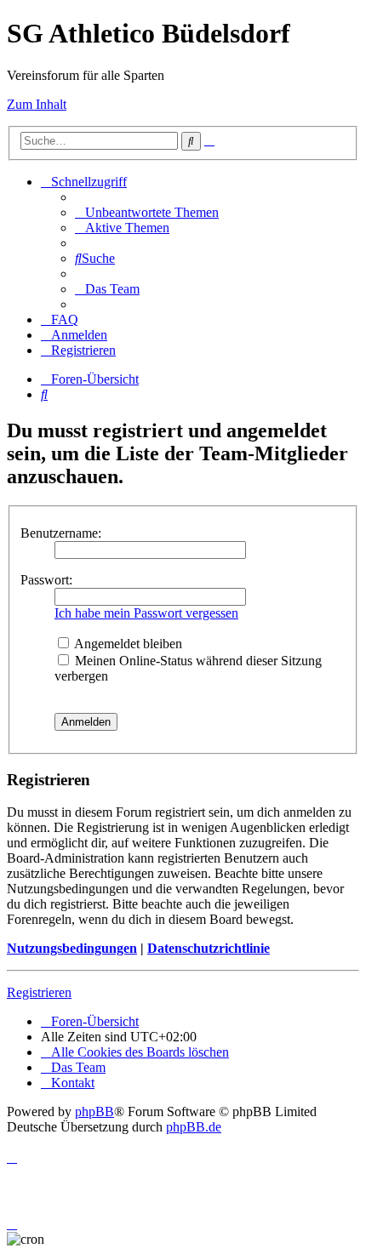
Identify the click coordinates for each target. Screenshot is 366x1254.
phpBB (94, 1111)
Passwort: (46, 580)
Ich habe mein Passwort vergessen (146, 613)
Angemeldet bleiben (126, 643)
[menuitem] (147, 212)
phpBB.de (193, 1127)
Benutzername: (60, 533)
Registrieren (39, 992)
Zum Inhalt (36, 104)
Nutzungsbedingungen (72, 948)
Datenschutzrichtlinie (208, 948)
